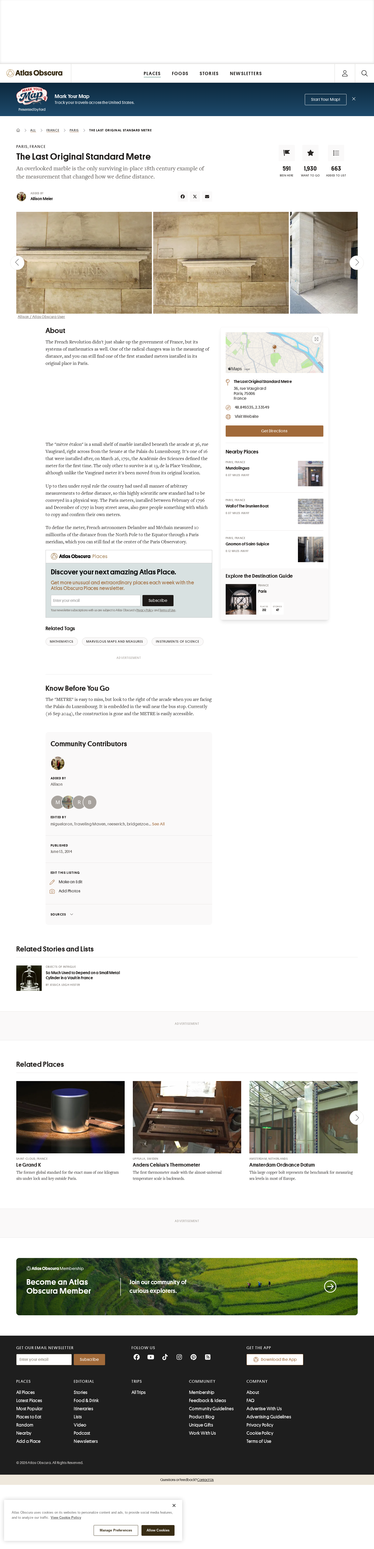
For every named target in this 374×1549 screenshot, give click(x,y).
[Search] (364, 73)
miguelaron (62, 824)
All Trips (139, 1392)
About (253, 1392)
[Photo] (310, 473)
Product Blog (201, 1417)
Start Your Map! (325, 100)
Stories (80, 1392)
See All (158, 824)
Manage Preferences (116, 1530)
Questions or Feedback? (187, 1480)
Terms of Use (167, 610)
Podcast (82, 1433)
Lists (78, 1417)
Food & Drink (86, 1401)
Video (80, 1425)
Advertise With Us (264, 1409)
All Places (25, 1392)
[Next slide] (357, 263)
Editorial (84, 1381)
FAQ (250, 1401)
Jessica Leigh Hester (65, 985)
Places (23, 1381)
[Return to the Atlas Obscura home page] (35, 73)
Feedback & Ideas (207, 1401)
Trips (137, 1381)
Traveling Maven (90, 824)
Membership (201, 1392)
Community (202, 1381)
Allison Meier (42, 199)
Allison (57, 784)
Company (257, 1381)
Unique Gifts (201, 1425)
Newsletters (86, 1441)
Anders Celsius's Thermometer (166, 1165)
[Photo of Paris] (241, 599)
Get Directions (274, 431)
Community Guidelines (211, 1409)
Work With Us (202, 1433)
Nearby (24, 1433)
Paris (262, 591)
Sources (58, 914)
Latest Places (29, 1401)
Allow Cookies (158, 1530)
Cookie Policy (260, 1433)
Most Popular (29, 1409)
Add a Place (28, 1441)
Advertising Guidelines (269, 1417)
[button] (287, 153)
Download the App (279, 1360)
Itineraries (83, 1409)
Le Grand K (28, 1165)
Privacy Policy (144, 610)
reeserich (116, 824)
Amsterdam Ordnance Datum (282, 1165)
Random (25, 1425)
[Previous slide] (17, 263)
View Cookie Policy (66, 1517)
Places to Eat (28, 1417)
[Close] (174, 1505)
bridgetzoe (138, 824)
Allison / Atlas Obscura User (41, 317)
